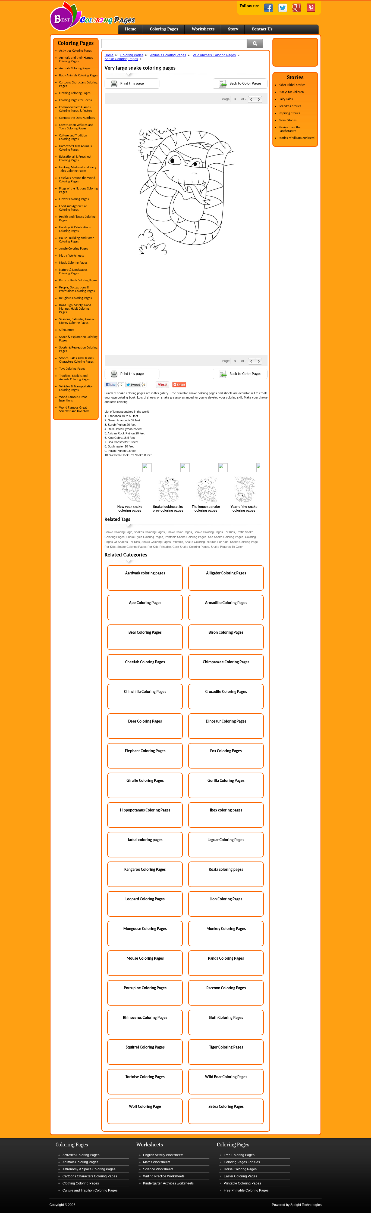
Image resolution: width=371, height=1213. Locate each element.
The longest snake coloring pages (206, 508)
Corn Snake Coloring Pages (190, 546)
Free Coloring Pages (239, 1155)
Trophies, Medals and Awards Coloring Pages (74, 377)
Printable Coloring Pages (242, 1183)
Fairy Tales (286, 99)
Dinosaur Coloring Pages (226, 722)
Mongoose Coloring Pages (145, 929)
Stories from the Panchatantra (289, 129)
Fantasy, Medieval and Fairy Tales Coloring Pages (77, 169)
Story (233, 29)
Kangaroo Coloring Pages (145, 870)
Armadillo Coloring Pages (226, 603)
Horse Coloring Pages (240, 1169)
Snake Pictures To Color (227, 546)
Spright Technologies (306, 1205)
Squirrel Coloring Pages (145, 1048)
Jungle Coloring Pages (73, 248)
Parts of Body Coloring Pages (78, 280)
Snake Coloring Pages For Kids (214, 532)
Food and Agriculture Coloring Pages (73, 208)
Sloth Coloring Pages (226, 1018)
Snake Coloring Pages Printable (162, 541)
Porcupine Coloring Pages (145, 988)
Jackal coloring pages (145, 840)
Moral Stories (288, 120)
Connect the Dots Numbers (77, 118)
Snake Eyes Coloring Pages (144, 537)
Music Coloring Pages (73, 263)
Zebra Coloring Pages (226, 1107)
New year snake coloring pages (129, 508)
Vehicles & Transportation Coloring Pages (76, 388)
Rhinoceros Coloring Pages (145, 1018)
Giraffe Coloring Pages (145, 781)
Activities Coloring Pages (75, 50)
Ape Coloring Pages (145, 603)
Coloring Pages (164, 29)
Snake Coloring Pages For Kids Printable (144, 546)
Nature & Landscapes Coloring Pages (73, 271)
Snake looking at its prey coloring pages (168, 508)
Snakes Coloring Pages (149, 532)
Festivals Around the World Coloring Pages (77, 179)
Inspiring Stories (289, 113)
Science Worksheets (158, 1169)
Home (92, 16)
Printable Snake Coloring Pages (185, 537)
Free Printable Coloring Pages (246, 1190)
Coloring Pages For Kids (242, 1162)
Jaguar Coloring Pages (226, 840)
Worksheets (203, 29)
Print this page (132, 84)
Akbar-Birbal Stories (292, 85)
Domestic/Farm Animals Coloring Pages (75, 148)
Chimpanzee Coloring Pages (226, 662)
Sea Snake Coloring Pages (225, 537)
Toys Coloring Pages (72, 369)
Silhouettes (66, 330)
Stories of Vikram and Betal (297, 138)
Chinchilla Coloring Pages (145, 692)
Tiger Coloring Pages (226, 1048)
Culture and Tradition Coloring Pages (73, 137)
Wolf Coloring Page (145, 1107)
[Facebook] (268, 8)
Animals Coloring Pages (74, 68)
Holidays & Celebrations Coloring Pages (75, 229)
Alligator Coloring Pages (226, 573)
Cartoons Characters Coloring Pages (89, 1176)
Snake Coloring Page (118, 532)
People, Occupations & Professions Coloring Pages (77, 289)
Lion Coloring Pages (226, 899)
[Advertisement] (186, 115)
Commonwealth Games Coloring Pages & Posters (75, 109)
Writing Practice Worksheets (163, 1176)
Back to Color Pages (245, 84)
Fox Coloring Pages (226, 751)
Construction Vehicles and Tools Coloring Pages (76, 126)
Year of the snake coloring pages (244, 508)
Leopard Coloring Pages (145, 899)
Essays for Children (291, 92)
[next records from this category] (258, 99)
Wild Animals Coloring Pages (214, 55)
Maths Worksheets (71, 255)
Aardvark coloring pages (145, 573)
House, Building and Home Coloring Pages (76, 240)
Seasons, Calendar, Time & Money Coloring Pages (77, 321)
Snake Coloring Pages (121, 59)
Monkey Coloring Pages (226, 929)
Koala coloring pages (226, 870)
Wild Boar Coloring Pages (226, 1077)
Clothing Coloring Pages (74, 93)
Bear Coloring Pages (145, 633)
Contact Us (262, 29)
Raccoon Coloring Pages (226, 988)
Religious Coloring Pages (75, 298)
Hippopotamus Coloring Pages (145, 810)
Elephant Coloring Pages (145, 751)
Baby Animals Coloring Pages (78, 75)
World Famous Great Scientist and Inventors (74, 409)
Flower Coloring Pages (74, 199)
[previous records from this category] (251, 99)
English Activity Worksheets (163, 1155)
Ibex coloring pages (226, 810)
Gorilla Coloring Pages (225, 781)
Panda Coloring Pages (226, 959)
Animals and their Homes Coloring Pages (76, 59)
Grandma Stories (290, 106)
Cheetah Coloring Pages (145, 662)
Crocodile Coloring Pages (226, 692)
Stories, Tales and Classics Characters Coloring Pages (76, 360)
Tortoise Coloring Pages (145, 1077)
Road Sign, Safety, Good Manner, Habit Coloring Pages (75, 309)
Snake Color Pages (179, 532)
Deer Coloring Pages (145, 722)
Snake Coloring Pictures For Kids (206, 541)
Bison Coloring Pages (226, 633)
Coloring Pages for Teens (75, 100)
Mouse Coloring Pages (145, 959)
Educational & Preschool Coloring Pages (75, 158)
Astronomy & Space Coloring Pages (88, 1169)
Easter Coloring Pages (240, 1176)
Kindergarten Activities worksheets (168, 1183)
